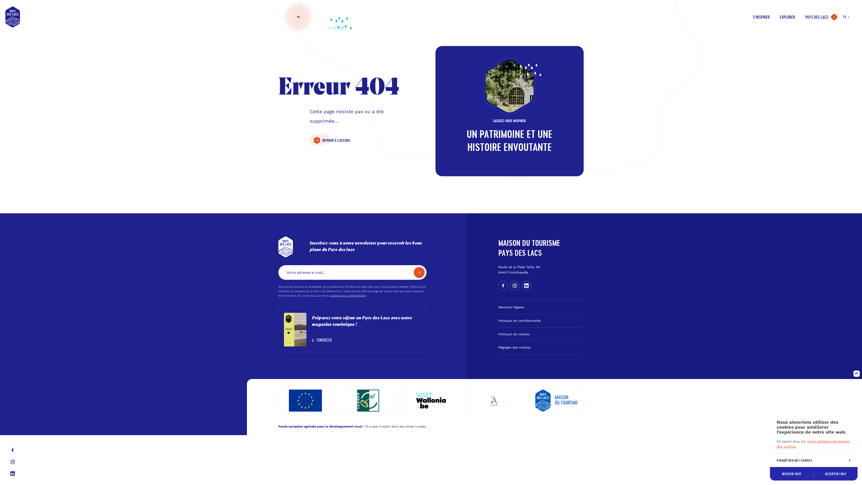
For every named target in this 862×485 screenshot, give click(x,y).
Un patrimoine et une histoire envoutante (509, 140)
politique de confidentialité (348, 295)
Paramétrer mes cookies (794, 460)
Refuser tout (792, 474)
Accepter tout (836, 474)
